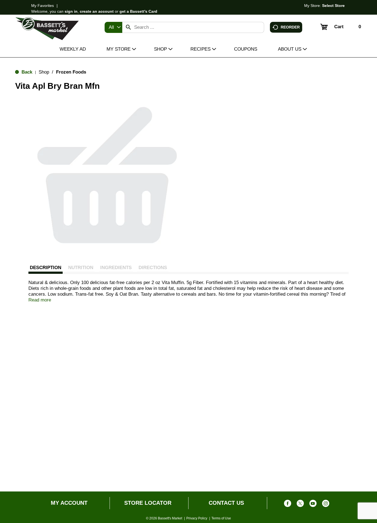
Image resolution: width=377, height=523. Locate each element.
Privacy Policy (196, 518)
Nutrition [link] (80, 267)
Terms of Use (221, 518)
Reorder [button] (290, 27)
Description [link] (45, 267)
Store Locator (147, 503)
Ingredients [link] (116, 267)
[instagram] (325, 504)
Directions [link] (153, 267)
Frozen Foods (71, 72)
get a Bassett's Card (138, 11)
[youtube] (313, 504)
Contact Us (226, 503)
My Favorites (42, 5)
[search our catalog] (128, 27)
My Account (69, 503)
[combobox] (113, 27)
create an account (97, 11)
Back (26, 72)
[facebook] (287, 504)
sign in (71, 11)
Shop (44, 72)
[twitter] (300, 504)
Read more (39, 300)
